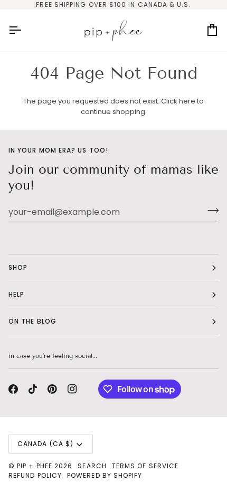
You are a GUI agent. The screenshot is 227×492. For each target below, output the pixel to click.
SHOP (17, 267)
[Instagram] (72, 389)
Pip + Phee (34, 465)
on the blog (32, 321)
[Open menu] (24, 30)
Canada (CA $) (45, 443)
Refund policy (35, 475)
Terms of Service (145, 465)
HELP (16, 294)
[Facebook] (13, 389)
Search (92, 465)
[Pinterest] (52, 389)
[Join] (210, 210)
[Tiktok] (33, 389)
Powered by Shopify (104, 475)
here (187, 101)
